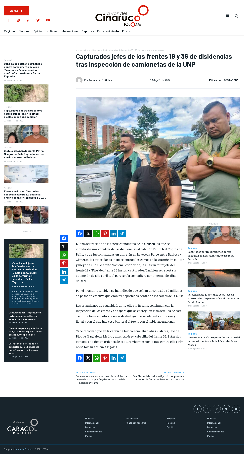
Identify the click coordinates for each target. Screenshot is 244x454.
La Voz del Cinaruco (24, 449)
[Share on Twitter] (88, 233)
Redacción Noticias (23, 286)
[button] (236, 16)
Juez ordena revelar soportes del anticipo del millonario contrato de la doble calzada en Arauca (214, 341)
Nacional (8, 60)
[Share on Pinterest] (105, 233)
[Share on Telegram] (122, 233)
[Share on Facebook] (79, 233)
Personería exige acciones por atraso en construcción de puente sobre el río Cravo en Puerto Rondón (214, 298)
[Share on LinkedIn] (113, 233)
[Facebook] (8, 20)
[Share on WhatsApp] (96, 233)
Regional (8, 107)
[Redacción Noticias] (80, 80)
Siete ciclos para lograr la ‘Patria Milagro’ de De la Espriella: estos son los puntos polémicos (24, 154)
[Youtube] (48, 20)
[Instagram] (18, 20)
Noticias (86, 50)
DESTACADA (231, 80)
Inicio (78, 50)
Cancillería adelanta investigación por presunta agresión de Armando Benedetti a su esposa (158, 378)
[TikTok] (28, 20)
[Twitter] (38, 20)
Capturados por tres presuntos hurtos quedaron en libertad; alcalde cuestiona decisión (23, 113)
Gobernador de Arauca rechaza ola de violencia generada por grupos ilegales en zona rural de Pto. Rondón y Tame (101, 379)
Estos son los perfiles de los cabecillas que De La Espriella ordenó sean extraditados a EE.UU (25, 194)
